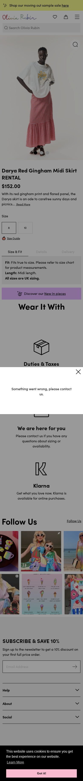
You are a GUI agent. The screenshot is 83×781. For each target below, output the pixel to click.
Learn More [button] (15, 762)
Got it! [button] (41, 773)
